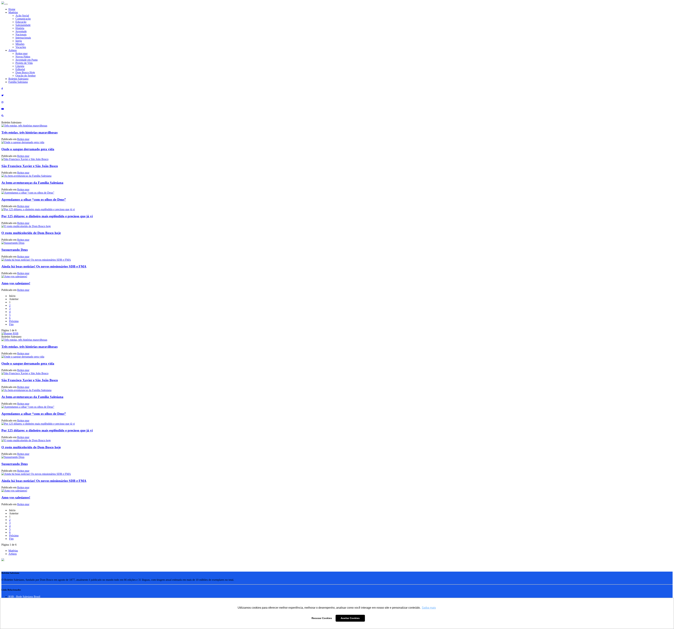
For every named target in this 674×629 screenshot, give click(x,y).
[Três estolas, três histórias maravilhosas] (24, 125)
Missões (19, 43)
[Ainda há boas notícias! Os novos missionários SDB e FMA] (36, 259)
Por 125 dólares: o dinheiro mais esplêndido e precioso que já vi (47, 216)
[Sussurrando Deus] (12, 242)
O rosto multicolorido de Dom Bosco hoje (31, 233)
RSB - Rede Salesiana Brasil (24, 596)
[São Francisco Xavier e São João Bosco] (24, 159)
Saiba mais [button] (429, 607)
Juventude (21, 31)
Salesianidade (23, 25)
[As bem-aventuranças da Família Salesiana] (26, 175)
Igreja (18, 40)
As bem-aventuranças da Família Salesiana (32, 183)
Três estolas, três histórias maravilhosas (29, 132)
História (19, 28)
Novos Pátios (22, 56)
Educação (20, 21)
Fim (11, 324)
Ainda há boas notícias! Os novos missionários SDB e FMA (43, 266)
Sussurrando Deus (14, 250)
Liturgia (19, 66)
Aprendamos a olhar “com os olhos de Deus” (33, 199)
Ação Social (22, 15)
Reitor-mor (21, 53)
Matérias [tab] (13, 550)
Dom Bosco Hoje (25, 72)
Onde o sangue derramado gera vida (27, 149)
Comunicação (23, 18)
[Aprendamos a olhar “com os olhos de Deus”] (27, 192)
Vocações (20, 47)
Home (11, 9)
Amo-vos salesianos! (15, 283)
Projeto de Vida (24, 62)
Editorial (20, 69)
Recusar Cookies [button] (322, 618)
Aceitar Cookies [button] (350, 618)
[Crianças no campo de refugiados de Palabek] (38, 209)
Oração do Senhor (25, 75)
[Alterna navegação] (6, 4)
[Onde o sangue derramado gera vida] (22, 142)
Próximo (14, 321)
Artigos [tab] (12, 553)
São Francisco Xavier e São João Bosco (29, 166)
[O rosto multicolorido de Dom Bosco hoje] (26, 226)
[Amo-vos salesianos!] (14, 276)
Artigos (12, 50)
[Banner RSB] (9, 333)
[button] (2, 560)
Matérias (13, 12)
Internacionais (23, 37)
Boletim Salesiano (18, 78)
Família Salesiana (18, 81)
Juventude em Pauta (26, 59)
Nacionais (21, 34)
